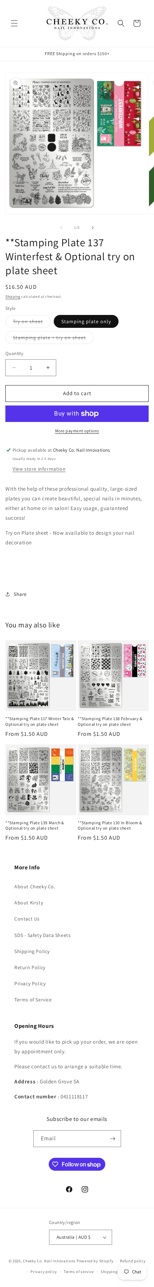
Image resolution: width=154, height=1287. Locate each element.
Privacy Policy (29, 983)
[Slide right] (93, 227)
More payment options (77, 430)
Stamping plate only (86, 321)
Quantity (14, 353)
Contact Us (27, 919)
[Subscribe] (113, 1138)
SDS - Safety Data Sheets (42, 935)
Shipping (12, 296)
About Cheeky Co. (35, 886)
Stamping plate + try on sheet (53, 339)
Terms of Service (33, 999)
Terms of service (79, 1271)
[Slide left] (61, 227)
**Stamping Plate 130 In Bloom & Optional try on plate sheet (110, 825)
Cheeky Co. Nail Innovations (49, 1260)
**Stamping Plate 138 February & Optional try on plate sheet (110, 721)
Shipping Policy (32, 951)
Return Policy (29, 967)
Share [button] (20, 594)
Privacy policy (43, 1271)
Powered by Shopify (95, 1260)
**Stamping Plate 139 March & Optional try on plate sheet (34, 825)
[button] (14, 23)
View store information (39, 469)
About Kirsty (28, 902)
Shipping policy (115, 1271)
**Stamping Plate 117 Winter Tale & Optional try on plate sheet (39, 721)
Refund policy (132, 1260)
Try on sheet (31, 323)
